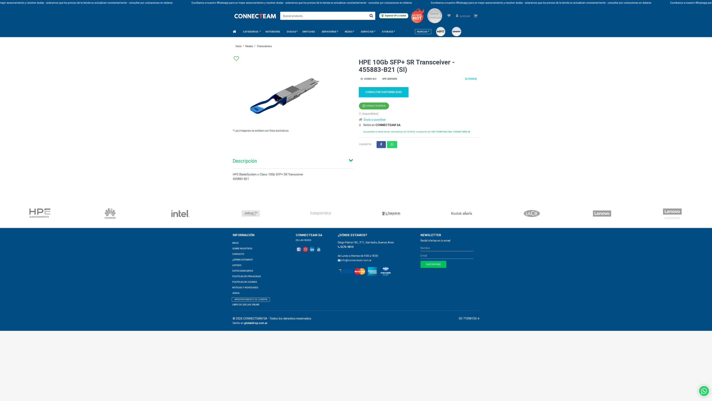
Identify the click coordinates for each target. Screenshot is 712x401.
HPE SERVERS (389, 79)
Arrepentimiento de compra (250, 299)
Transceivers (264, 46)
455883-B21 (370, 79)
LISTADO (236, 265)
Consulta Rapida (375, 106)
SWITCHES (308, 31)
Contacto (238, 254)
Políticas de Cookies (244, 282)
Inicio (239, 46)
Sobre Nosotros (242, 248)
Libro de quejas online (245, 304)
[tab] (293, 160)
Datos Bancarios (242, 271)
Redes (249, 46)
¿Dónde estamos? (242, 259)
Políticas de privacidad (246, 276)
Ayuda (236, 293)
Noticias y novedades (245, 287)
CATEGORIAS (251, 31)
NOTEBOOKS (273, 31)
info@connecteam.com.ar (356, 260)
